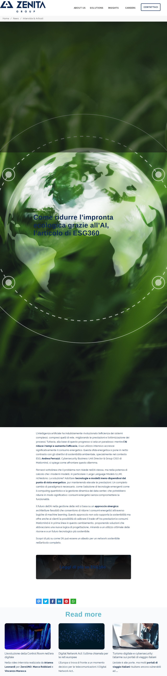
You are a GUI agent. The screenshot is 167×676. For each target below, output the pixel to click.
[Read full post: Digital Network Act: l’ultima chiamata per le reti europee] (82, 648)
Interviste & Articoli (33, 18)
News (16, 18)
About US (80, 8)
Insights (113, 8)
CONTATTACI (151, 7)
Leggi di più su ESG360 (82, 567)
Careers (130, 8)
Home (6, 18)
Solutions (96, 8)
